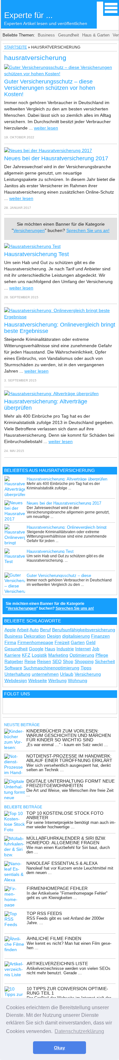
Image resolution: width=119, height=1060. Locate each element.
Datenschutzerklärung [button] (79, 1031)
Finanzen (100, 636)
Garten (78, 642)
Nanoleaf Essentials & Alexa (61, 863)
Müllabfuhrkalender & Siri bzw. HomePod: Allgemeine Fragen (66, 840)
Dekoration (35, 636)
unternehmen (45, 674)
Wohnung (77, 680)
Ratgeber (13, 661)
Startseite (15, 47)
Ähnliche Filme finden (54, 938)
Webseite (37, 680)
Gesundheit (68, 35)
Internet (83, 648)
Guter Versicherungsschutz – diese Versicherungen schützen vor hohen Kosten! (49, 87)
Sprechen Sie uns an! (87, 230)
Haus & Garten (95, 35)
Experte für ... (45, 18)
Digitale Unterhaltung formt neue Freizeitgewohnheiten (70, 783)
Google (36, 648)
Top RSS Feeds (44, 913)
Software (13, 667)
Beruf (45, 629)
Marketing (58, 655)
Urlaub (66, 674)
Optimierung (81, 655)
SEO (57, 661)
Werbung (57, 680)
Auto (34, 629)
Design (54, 636)
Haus (50, 648)
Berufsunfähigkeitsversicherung (83, 629)
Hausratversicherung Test (36, 254)
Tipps (86, 667)
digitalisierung (76, 636)
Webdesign (15, 680)
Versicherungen (29, 230)
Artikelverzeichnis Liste (57, 963)
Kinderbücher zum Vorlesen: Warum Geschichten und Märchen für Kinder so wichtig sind (68, 735)
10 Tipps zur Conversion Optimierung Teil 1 (67, 991)
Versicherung (88, 674)
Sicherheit (105, 661)
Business (46, 35)
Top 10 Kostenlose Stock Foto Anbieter (64, 815)
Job (95, 648)
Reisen (44, 661)
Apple (10, 629)
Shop (68, 661)
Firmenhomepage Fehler (57, 888)
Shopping (84, 661)
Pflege (102, 655)
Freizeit (62, 642)
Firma (10, 642)
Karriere (12, 655)
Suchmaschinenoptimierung (51, 667)
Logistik (39, 655)
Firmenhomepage (35, 642)
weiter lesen (46, 127)
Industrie (65, 648)
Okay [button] (59, 1047)
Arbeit (23, 629)
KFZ (26, 655)
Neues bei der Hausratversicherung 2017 (56, 158)
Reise (30, 661)
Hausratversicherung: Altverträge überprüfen (67, 479)
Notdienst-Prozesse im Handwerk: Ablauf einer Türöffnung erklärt (69, 758)
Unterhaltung (17, 674)
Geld (91, 642)
